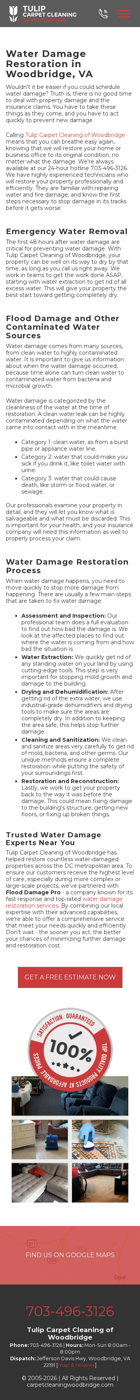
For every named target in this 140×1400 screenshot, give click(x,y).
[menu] (124, 13)
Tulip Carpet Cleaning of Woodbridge (75, 135)
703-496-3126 (70, 1311)
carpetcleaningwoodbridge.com (70, 1384)
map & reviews (76, 1365)
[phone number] (107, 14)
